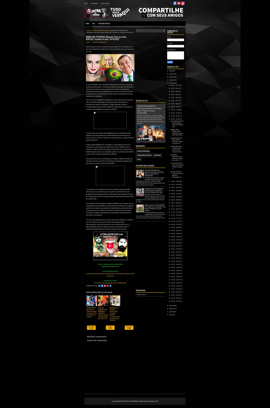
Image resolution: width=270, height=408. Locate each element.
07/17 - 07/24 (175, 215)
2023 (171, 80)
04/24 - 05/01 (175, 252)
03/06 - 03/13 (175, 273)
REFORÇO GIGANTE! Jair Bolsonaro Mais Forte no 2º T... (177, 157)
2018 (171, 315)
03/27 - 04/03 (175, 264)
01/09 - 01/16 (175, 298)
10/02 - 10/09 (175, 181)
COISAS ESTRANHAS (143, 151)
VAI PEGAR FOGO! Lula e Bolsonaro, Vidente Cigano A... (177, 165)
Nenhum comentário (99, 42)
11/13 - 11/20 (175, 103)
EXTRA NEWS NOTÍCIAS (104, 23)
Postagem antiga (129, 327)
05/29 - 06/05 (175, 236)
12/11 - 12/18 (175, 91)
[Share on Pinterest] (108, 286)
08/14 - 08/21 (175, 203)
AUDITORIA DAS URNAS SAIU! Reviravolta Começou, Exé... (177, 149)
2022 (171, 83)
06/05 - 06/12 (175, 233)
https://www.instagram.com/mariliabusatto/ (112, 283)
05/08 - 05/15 (175, 246)
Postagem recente (91, 327)
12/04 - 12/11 (175, 94)
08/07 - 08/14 (175, 206)
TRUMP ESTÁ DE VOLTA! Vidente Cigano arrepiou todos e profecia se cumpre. (91, 312)
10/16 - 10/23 (175, 116)
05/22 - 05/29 (175, 240)
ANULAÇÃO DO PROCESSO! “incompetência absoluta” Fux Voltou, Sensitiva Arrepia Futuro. (155, 207)
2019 (171, 311)
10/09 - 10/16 (175, 119)
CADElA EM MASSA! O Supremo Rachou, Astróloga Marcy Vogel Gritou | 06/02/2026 (154, 173)
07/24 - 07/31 (175, 212)
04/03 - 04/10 (175, 261)
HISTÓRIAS (157, 155)
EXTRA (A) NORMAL (131, 401)
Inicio (86, 3)
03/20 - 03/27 (175, 267)
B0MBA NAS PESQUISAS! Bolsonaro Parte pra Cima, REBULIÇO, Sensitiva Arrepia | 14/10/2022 (106, 38)
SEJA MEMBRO (94, 3)
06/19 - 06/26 (175, 227)
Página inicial (110, 327)
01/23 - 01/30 (175, 292)
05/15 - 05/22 (175, 243)
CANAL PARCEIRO (105, 3)
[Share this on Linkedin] (110, 286)
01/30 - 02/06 (175, 289)
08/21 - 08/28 (175, 200)
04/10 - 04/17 (175, 258)
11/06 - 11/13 (175, 107)
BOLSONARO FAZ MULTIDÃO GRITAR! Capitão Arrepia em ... (177, 140)
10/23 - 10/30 (175, 113)
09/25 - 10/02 (175, 184)
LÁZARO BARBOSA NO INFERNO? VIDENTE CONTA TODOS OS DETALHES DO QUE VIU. (103, 313)
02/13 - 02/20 (175, 283)
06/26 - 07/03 (175, 224)
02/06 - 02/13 (175, 286)
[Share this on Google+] (105, 286)
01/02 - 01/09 (175, 301)
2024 (171, 77)
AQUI (157, 401)
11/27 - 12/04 (175, 97)
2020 (171, 308)
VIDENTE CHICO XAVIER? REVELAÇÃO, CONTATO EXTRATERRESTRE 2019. (154, 190)
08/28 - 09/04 (175, 197)
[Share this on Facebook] (99, 286)
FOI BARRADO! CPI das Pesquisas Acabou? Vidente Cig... (177, 123)
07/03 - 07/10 (175, 221)
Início (88, 30)
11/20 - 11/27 (175, 100)
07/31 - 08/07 (175, 209)
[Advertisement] (150, 65)
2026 (171, 71)
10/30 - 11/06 (175, 110)
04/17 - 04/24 (175, 255)
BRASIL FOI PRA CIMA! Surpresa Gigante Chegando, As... (177, 174)
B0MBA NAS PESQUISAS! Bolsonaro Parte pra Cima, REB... (177, 132)
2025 (171, 74)
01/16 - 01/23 (175, 295)
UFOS (93, 23)
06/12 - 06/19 (175, 230)
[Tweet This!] (102, 286)
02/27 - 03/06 (175, 276)
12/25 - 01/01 (175, 85)
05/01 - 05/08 (175, 249)
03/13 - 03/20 (175, 270)
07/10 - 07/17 (175, 218)
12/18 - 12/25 (175, 88)
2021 (171, 305)
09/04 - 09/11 (175, 193)
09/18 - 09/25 (175, 187)
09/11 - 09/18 (175, 190)
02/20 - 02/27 (175, 279)
